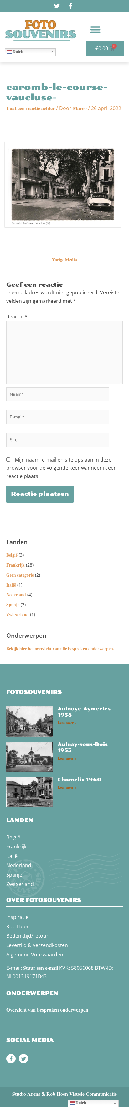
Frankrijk (15, 565)
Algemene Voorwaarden (34, 954)
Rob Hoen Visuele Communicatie (81, 1093)
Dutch (17, 51)
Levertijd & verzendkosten (37, 945)
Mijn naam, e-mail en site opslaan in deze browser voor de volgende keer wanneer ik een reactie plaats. (61, 468)
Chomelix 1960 (79, 779)
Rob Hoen (18, 926)
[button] (95, 29)
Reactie (17, 316)
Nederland (16, 595)
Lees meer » (67, 722)
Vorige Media (64, 260)
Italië (11, 585)
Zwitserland (17, 615)
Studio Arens (26, 1093)
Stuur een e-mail (40, 967)
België (12, 555)
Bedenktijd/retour (27, 936)
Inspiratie (17, 917)
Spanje (12, 605)
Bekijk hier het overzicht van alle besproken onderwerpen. (60, 648)
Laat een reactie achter (30, 108)
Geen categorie (20, 575)
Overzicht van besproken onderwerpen (47, 1009)
